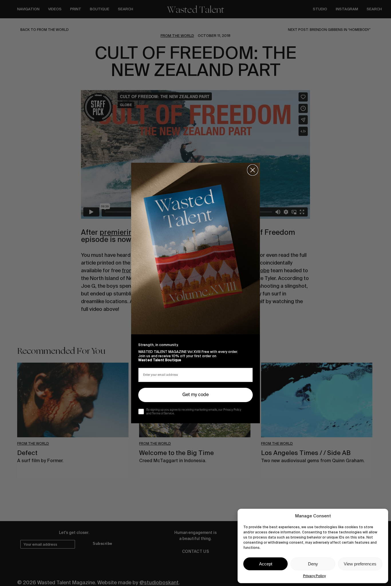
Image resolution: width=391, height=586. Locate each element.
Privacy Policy (314, 576)
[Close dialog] (253, 170)
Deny (313, 563)
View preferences (360, 563)
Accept (265, 563)
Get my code (195, 395)
